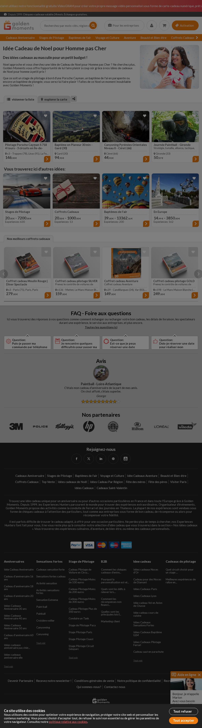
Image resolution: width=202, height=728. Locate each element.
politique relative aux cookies (68, 721)
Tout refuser (182, 711)
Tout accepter (183, 720)
